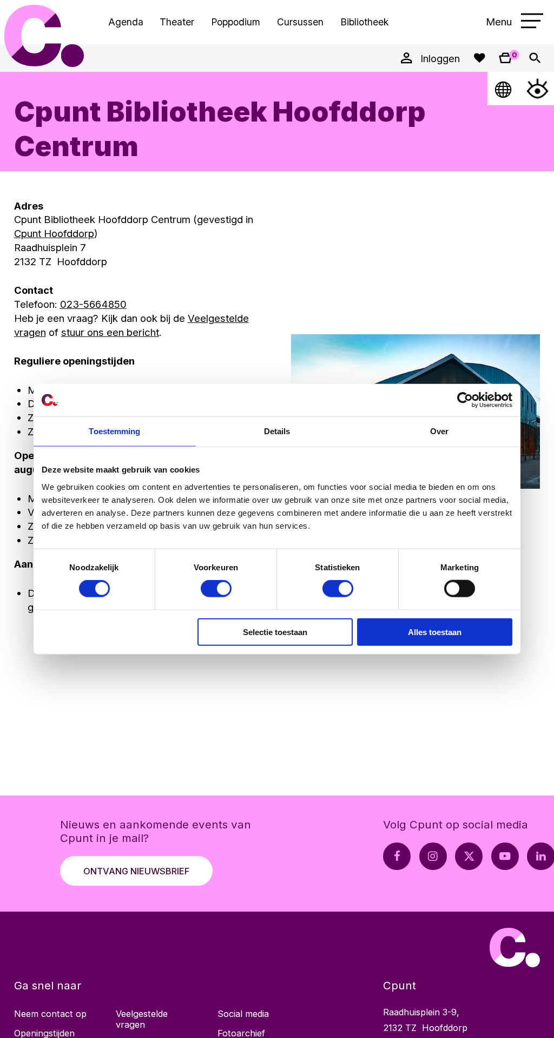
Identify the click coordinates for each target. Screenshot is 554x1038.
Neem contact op (50, 1013)
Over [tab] (439, 431)
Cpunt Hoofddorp (54, 233)
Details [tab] (277, 431)
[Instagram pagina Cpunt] (433, 856)
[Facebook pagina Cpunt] (397, 856)
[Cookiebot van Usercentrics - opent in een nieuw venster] (465, 400)
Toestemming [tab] (114, 431)
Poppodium (235, 22)
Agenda (125, 22)
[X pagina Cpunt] (469, 856)
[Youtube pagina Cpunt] (505, 856)
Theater (177, 22)
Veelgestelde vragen (142, 1019)
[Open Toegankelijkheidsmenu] (537, 88)
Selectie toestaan (275, 631)
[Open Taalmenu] (503, 88)
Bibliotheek (364, 22)
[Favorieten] (479, 58)
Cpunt (44, 36)
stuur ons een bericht (110, 332)
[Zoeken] (534, 58)
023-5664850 (93, 304)
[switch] (216, 588)
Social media (243, 1013)
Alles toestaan (434, 631)
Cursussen (300, 22)
